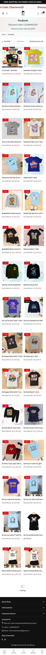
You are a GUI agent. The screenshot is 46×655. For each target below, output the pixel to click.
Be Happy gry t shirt (31, 356)
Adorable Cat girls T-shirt (33, 70)
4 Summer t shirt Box (9, 70)
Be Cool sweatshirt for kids (33, 320)
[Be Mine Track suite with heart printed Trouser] (12, 450)
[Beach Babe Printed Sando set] (12, 557)
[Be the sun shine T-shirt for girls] (12, 521)
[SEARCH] (7, 13)
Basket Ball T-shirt (30, 178)
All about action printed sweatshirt (14, 106)
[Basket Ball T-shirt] (34, 164)
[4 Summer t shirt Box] (12, 57)
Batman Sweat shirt (31, 285)
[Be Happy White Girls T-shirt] (12, 378)
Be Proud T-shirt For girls (33, 464)
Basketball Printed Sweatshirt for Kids (16, 213)
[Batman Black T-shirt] (34, 235)
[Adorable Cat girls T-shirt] (34, 57)
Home (4, 34)
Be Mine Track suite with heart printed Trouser (19, 464)
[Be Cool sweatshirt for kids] (34, 307)
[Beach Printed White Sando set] (34, 557)
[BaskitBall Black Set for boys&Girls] (12, 235)
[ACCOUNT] (38, 13)
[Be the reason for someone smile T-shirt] (12, 485)
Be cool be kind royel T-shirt (12, 320)
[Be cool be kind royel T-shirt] (12, 307)
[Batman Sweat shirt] (34, 271)
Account (14, 653)
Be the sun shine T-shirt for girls (13, 535)
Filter (7, 41)
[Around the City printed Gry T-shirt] (12, 128)
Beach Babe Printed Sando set (13, 571)
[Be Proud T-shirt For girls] (34, 450)
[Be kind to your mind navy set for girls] (34, 414)
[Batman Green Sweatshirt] (12, 271)
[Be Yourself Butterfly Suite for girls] (34, 521)
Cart (42, 653)
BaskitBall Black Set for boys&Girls (14, 249)
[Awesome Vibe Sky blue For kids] (12, 164)
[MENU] (3, 13)
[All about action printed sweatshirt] (12, 92)
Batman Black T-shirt (31, 249)
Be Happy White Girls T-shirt (12, 392)
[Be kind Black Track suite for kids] (12, 414)
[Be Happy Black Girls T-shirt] (12, 343)
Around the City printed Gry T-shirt (14, 142)
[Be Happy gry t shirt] (34, 343)
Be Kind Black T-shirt (31, 392)
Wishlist (33, 653)
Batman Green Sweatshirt (11, 285)
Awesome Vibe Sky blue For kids (13, 178)
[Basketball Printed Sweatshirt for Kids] (12, 199)
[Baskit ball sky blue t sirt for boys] (34, 199)
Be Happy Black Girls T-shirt (12, 356)
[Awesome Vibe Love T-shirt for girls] (34, 128)
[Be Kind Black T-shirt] (34, 378)
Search (24, 653)
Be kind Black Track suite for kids (14, 428)
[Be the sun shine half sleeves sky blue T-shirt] (34, 485)
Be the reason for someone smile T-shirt (16, 499)
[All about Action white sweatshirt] (34, 92)
